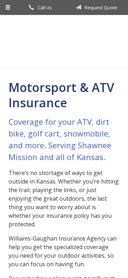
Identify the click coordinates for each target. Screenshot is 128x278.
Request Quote (100, 7)
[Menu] (8, 7)
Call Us (44, 7)
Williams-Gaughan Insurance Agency (64, 41)
